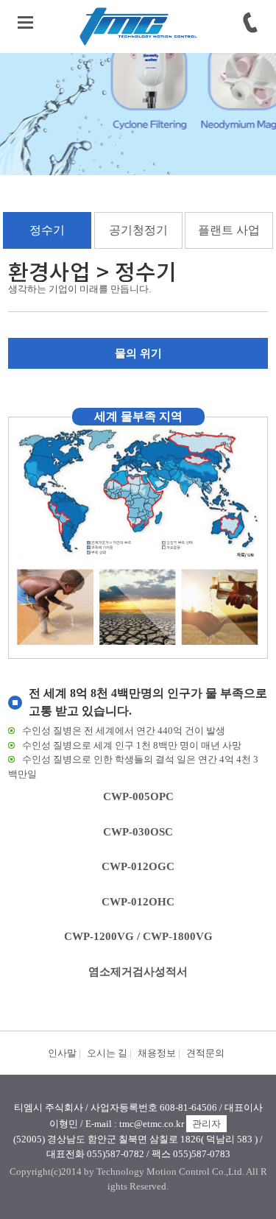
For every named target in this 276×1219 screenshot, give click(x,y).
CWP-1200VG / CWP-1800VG (138, 936)
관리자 (206, 1123)
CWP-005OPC (138, 796)
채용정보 (157, 1053)
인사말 (62, 1053)
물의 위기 (138, 353)
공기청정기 (138, 230)
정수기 (47, 230)
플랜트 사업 (229, 230)
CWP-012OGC (138, 866)
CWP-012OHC (138, 902)
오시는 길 (107, 1053)
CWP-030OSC (138, 832)
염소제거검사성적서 (138, 972)
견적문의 (205, 1053)
